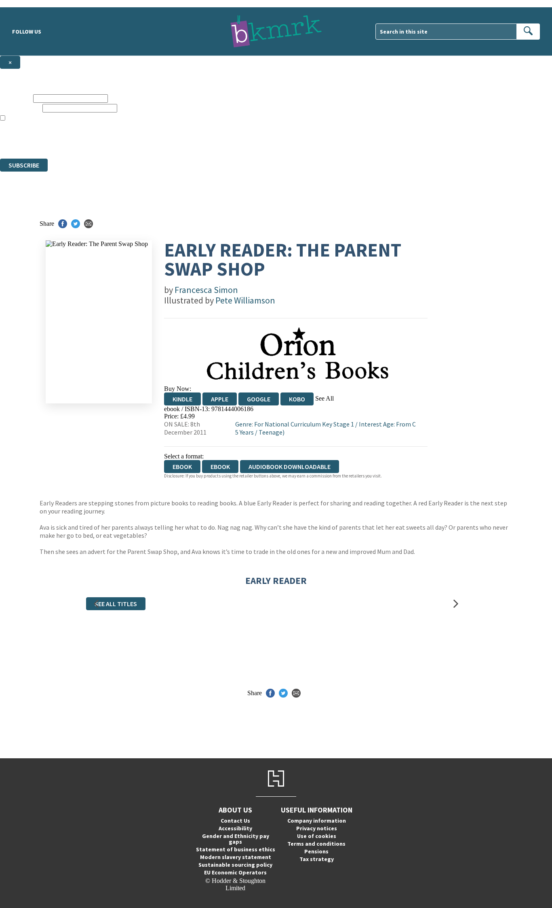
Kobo (297, 399)
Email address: (20, 107)
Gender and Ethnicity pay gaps (235, 838)
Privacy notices (316, 828)
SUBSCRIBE (23, 165)
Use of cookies (316, 836)
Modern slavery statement (235, 857)
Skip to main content (26, 3)
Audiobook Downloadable (290, 466)
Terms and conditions (316, 843)
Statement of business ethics (235, 849)
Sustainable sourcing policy (235, 864)
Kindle (182, 399)
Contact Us (235, 820)
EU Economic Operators (235, 872)
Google (258, 399)
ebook (220, 466)
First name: (16, 98)
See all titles (116, 604)
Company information (316, 820)
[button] (96, 603)
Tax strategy (316, 859)
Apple (219, 399)
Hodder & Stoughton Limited (93, 132)
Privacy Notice (159, 140)
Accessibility (235, 828)
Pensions (316, 851)
